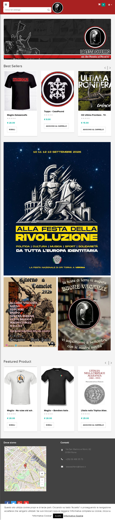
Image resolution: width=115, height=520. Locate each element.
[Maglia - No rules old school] (20, 386)
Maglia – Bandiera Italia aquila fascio (63, 410)
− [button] (42, 484)
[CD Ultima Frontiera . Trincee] (94, 91)
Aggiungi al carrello (56, 126)
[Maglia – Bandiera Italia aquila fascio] (57, 386)
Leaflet (22, 490)
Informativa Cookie (73, 516)
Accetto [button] (58, 516)
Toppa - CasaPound (54, 111)
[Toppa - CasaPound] (57, 89)
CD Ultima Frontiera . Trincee (96, 115)
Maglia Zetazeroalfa (17, 115)
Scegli (12, 129)
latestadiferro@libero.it (76, 467)
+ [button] (42, 480)
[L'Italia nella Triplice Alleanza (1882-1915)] (94, 386)
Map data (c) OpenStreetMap (38, 490)
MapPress (27, 490)
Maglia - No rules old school (21, 410)
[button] (110, 4)
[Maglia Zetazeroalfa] (20, 91)
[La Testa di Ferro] (57, 7)
